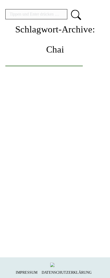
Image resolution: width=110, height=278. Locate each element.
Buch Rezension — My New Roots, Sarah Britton (54, 168)
